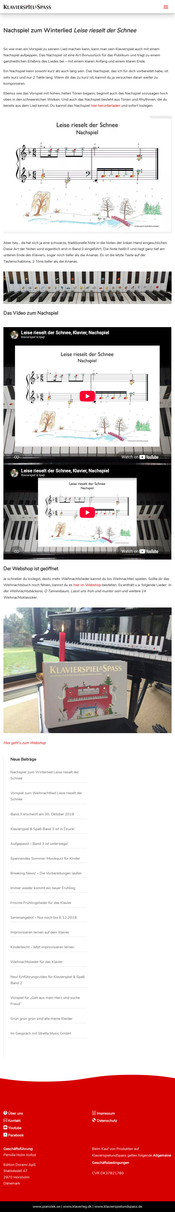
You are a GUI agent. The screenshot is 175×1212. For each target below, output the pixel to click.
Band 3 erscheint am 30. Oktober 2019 (42, 814)
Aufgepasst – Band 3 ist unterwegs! (39, 843)
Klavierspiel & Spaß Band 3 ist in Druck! (42, 828)
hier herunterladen (105, 105)
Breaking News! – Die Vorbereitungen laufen (46, 873)
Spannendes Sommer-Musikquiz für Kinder (45, 858)
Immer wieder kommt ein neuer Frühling (42, 888)
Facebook (15, 1135)
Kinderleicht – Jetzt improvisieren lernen (42, 947)
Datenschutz (106, 1120)
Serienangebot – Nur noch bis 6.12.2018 (43, 917)
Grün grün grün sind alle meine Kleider (41, 1018)
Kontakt (14, 1120)
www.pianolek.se (46, 1206)
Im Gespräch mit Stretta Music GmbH (40, 1033)
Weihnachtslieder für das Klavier (36, 961)
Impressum (105, 1113)
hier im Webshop (87, 584)
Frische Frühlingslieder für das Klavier (40, 902)
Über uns (15, 1113)
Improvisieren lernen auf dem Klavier (39, 932)
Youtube (14, 1127)
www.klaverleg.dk (77, 1206)
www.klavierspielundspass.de (118, 1206)
